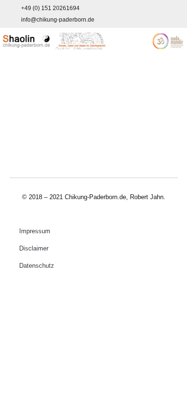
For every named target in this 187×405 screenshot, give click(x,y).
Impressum (34, 231)
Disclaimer (33, 248)
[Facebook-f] (161, 14)
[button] (93, 74)
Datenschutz (36, 265)
